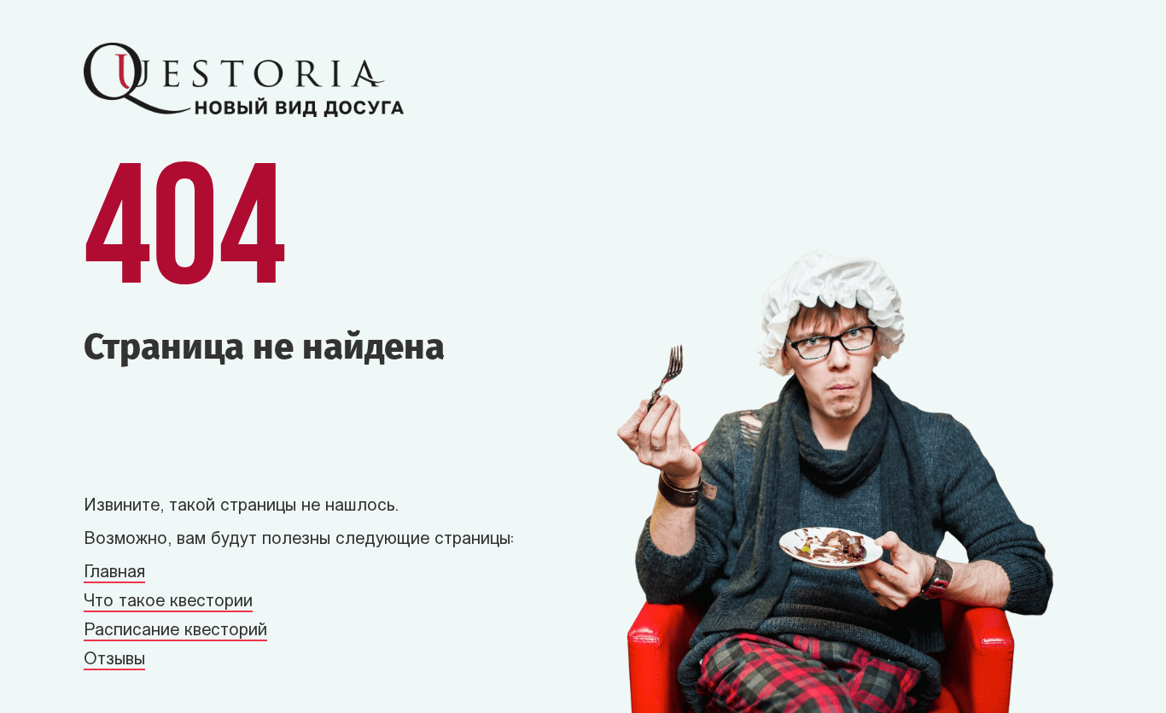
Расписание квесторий (175, 631)
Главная (114, 573)
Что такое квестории (168, 602)
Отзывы (114, 660)
